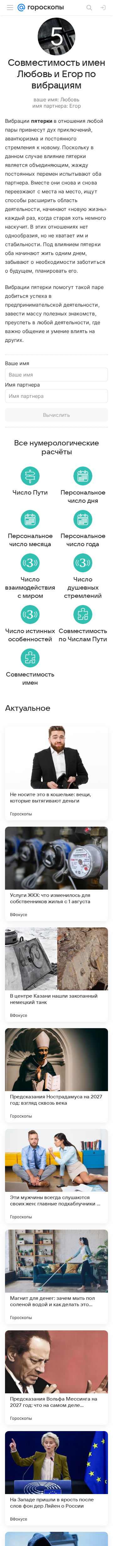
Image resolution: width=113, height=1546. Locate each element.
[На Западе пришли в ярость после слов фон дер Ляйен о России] (56, 1478)
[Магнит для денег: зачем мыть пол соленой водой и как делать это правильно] (56, 1277)
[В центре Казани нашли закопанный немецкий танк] (56, 974)
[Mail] (21, 7)
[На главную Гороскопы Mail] (44, 7)
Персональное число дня (83, 496)
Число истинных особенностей (30, 635)
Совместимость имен (30, 678)
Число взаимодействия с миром (30, 587)
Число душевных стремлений (83, 587)
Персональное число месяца (30, 540)
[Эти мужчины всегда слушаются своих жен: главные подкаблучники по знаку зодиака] (56, 1176)
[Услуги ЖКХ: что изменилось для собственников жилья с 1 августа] (56, 874)
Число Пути (30, 492)
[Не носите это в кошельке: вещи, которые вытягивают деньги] (56, 773)
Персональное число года (83, 540)
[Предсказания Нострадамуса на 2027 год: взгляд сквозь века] (56, 1075)
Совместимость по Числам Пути (83, 635)
